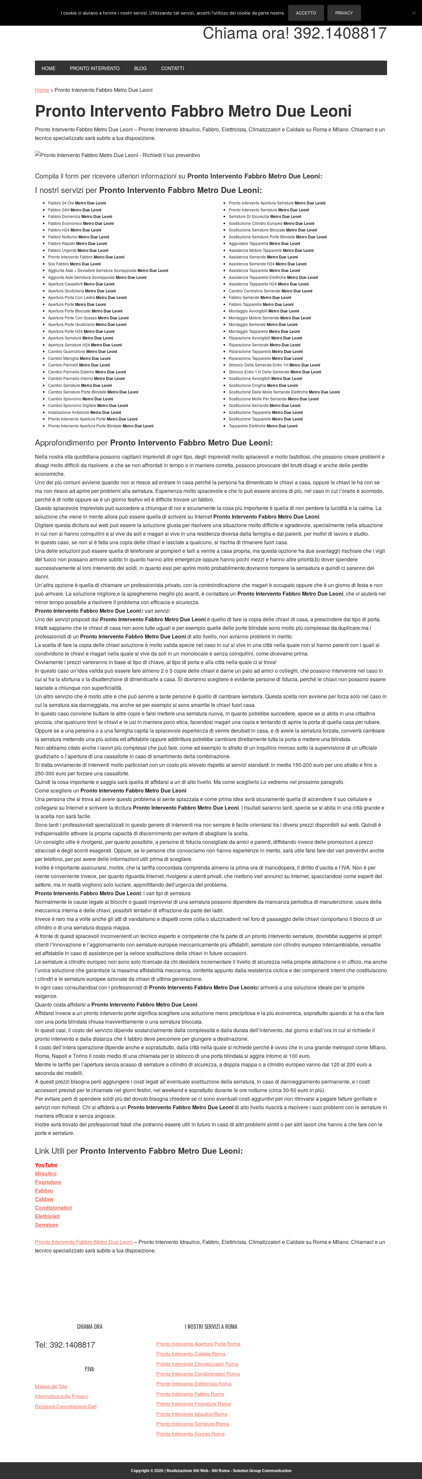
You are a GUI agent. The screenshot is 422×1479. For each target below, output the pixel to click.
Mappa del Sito (51, 1386)
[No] (413, 13)
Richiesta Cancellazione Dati (66, 1406)
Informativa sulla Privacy (61, 1395)
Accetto (306, 12)
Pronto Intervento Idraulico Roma (191, 1413)
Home (42, 90)
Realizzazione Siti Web (187, 1470)
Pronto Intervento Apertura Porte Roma (198, 1343)
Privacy (344, 12)
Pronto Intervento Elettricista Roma (193, 1383)
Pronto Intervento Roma (79, 35)
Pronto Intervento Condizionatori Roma (198, 1373)
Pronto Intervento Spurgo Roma (190, 1433)
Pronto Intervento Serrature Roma (192, 1423)
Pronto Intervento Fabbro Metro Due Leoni (84, 1242)
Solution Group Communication (262, 1470)
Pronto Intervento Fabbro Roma (190, 1393)
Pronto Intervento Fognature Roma (193, 1403)
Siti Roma (221, 1470)
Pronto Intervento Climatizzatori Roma (197, 1363)
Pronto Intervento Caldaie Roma (190, 1353)
